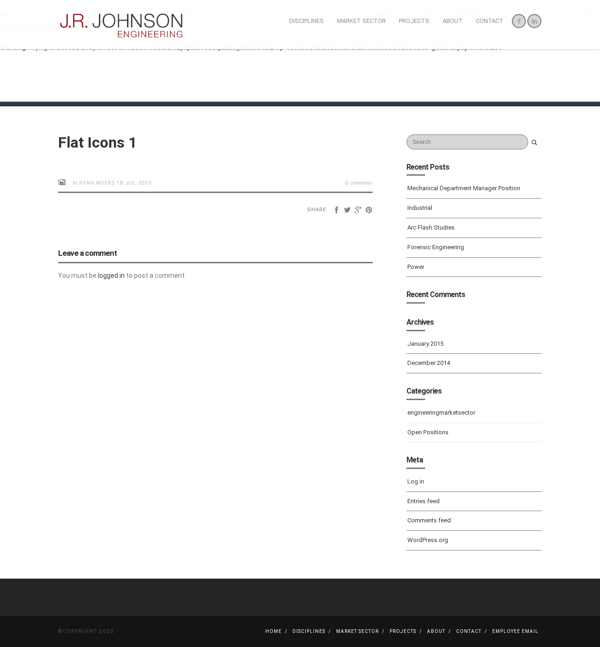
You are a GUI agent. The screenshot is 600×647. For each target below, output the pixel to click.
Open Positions (428, 432)
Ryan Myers (98, 182)
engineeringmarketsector (441, 412)
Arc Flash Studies (431, 227)
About (452, 20)
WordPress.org (427, 539)
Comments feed (429, 520)
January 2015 (425, 343)
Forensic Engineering (435, 247)
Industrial (419, 207)
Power (415, 266)
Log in (415, 481)
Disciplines (306, 20)
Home (273, 631)
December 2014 (428, 362)
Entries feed (423, 501)
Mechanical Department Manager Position (463, 188)
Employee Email (515, 631)
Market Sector (361, 20)
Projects (414, 20)
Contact (489, 20)
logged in (111, 275)
